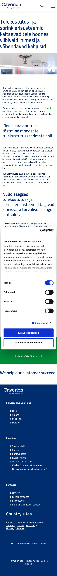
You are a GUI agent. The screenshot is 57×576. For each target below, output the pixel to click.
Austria (10, 522)
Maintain (17, 418)
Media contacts (20, 496)
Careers (16, 450)
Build (14, 411)
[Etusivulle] (11, 5)
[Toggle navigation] (53, 5)
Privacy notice (32, 560)
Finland (30, 522)
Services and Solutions (18, 403)
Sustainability (19, 446)
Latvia (20, 525)
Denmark (20, 522)
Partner (16, 422)
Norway (10, 528)
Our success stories (22, 461)
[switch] (49, 292)
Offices (16, 493)
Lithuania (30, 525)
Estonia (41, 522)
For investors (19, 453)
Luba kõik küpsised (28, 332)
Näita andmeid (40, 323)
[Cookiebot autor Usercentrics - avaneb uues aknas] (41, 231)
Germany (10, 525)
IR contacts (18, 500)
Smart (15, 414)
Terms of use (16, 560)
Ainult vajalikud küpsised (28, 342)
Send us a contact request (26, 504)
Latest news (19, 457)
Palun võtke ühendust (28, 356)
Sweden (20, 528)
